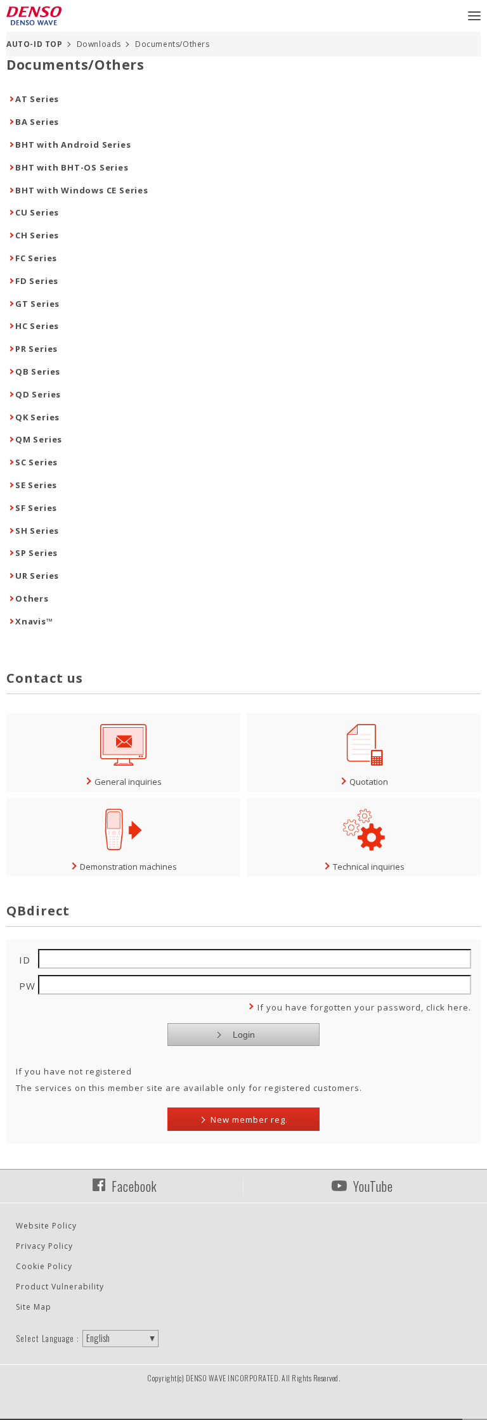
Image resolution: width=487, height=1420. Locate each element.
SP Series (36, 552)
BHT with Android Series (73, 144)
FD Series (36, 281)
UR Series (37, 575)
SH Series (37, 530)
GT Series (37, 303)
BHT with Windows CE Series (81, 190)
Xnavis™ (34, 621)
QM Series (38, 439)
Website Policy (46, 1225)
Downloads (99, 44)
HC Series (37, 326)
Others (32, 598)
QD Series (38, 394)
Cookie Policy (44, 1266)
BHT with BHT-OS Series (72, 167)
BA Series (37, 121)
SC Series (36, 462)
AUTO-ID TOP (34, 44)
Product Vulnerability (60, 1286)
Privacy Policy (44, 1246)
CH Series (37, 235)
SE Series (36, 485)
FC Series (36, 258)
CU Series (37, 212)
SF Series (36, 507)
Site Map (33, 1306)
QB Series (37, 371)
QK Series (37, 417)
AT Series (37, 99)
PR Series (36, 348)
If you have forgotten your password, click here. (364, 1007)
